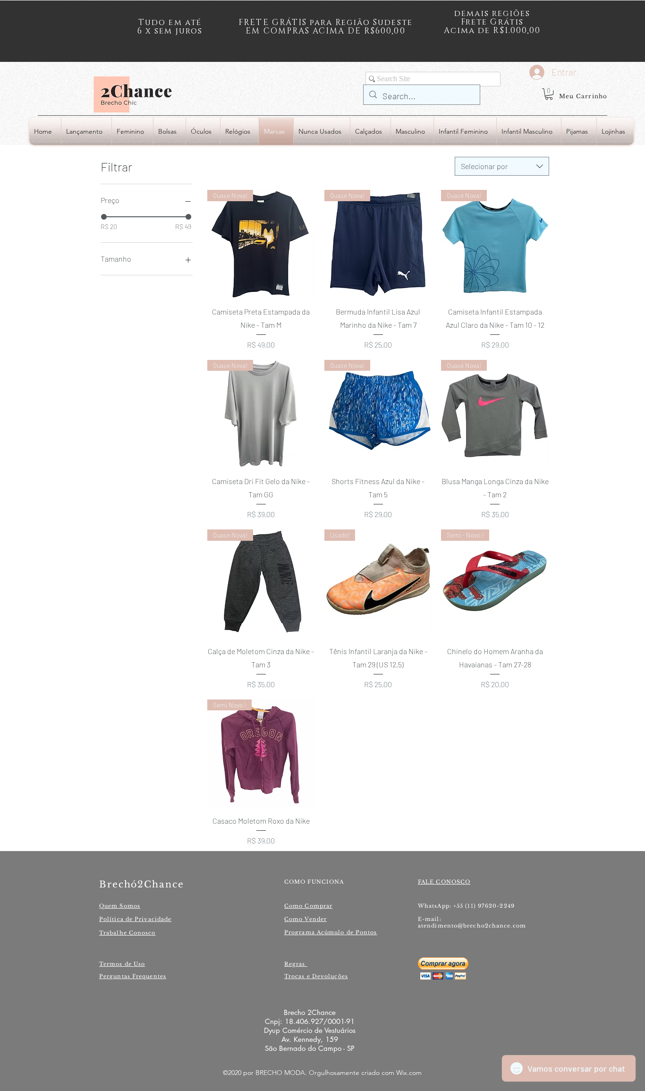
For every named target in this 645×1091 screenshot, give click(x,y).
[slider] (104, 216)
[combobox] (502, 166)
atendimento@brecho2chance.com (472, 925)
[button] (549, 94)
